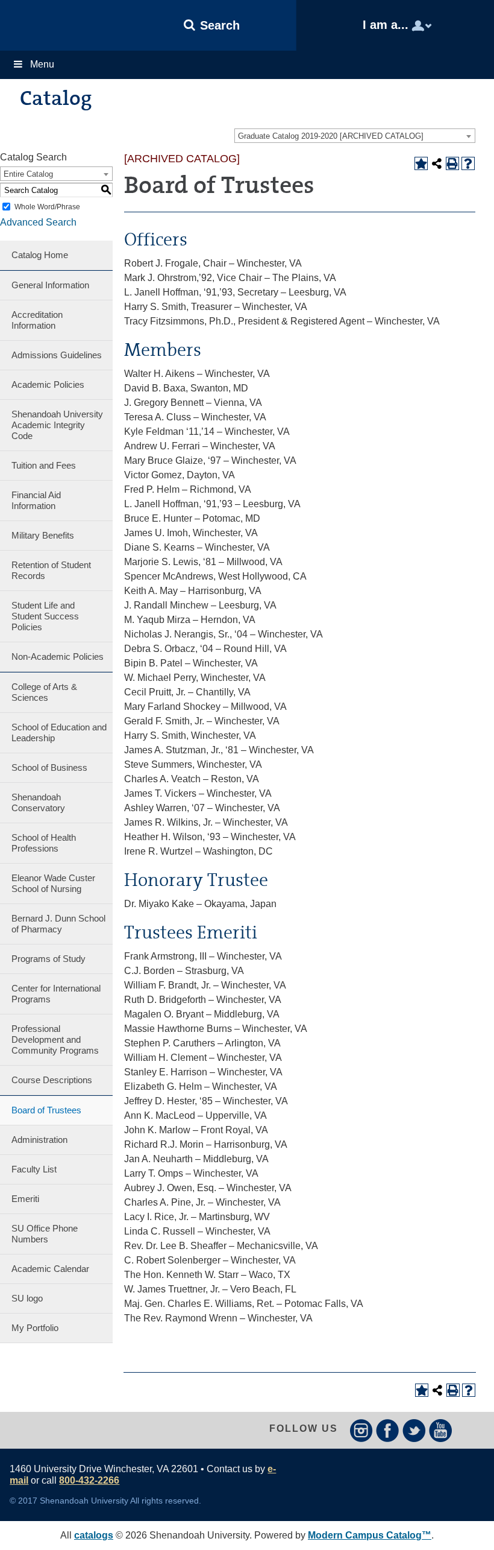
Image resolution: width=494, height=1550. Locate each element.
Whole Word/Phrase (47, 207)
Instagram (361, 1430)
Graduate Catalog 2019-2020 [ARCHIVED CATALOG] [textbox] (331, 136)
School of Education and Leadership (59, 732)
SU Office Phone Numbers (44, 1233)
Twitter (414, 1430)
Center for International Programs (56, 993)
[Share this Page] (436, 163)
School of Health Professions (43, 842)
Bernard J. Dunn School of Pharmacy (58, 923)
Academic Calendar (50, 1269)
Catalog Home (39, 255)
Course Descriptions (51, 1080)
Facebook (387, 1430)
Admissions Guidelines (56, 355)
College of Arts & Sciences (44, 692)
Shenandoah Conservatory (38, 802)
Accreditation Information (37, 320)
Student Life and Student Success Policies (45, 616)
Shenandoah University (64, 25)
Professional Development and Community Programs (55, 1039)
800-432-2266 (89, 1480)
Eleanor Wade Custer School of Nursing (53, 883)
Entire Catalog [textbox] (28, 174)
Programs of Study (48, 959)
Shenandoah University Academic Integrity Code (57, 425)
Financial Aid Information (36, 500)
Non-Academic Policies (57, 656)
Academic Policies (47, 384)
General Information (50, 285)
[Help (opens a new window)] (468, 163)
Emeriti (25, 1199)
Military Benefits (42, 535)
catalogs (93, 1535)
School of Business (49, 767)
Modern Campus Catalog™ (369, 1535)
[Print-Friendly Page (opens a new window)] (452, 163)
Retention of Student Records (51, 570)
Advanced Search (38, 222)
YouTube (440, 1430)
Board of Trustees (46, 1110)
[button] (212, 25)
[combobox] (354, 135)
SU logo (27, 1298)
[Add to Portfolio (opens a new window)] (421, 163)
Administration (39, 1139)
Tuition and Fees (43, 465)
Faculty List (34, 1169)
